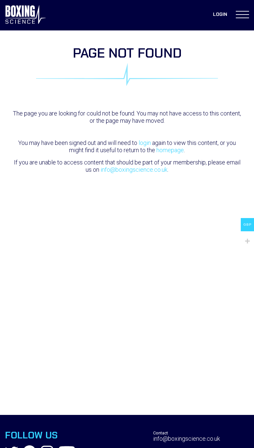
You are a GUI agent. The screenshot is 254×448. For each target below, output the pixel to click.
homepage (170, 150)
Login (220, 14)
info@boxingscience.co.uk (134, 169)
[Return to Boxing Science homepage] (25, 15)
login (145, 142)
